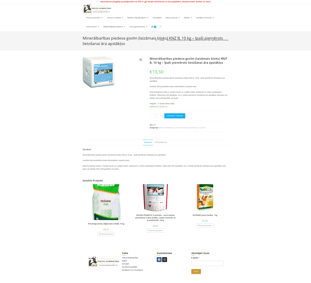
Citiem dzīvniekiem (182, 128)
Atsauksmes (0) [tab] (161, 142)
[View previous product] (222, 58)
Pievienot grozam (175, 116)
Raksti (124, 261)
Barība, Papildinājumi (166, 128)
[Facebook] (159, 259)
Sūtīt (196, 271)
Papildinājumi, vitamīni (197, 128)
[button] (141, 60)
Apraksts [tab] (148, 142)
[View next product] (226, 58)
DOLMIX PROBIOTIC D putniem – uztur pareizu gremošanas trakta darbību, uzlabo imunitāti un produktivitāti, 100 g (155, 217)
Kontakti (125, 264)
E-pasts (195, 258)
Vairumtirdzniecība (130, 258)
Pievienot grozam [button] (106, 234)
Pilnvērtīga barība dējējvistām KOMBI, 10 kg (106, 224)
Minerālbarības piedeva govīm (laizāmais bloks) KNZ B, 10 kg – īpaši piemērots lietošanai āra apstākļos (203, 40)
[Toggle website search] (160, 26)
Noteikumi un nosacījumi (132, 270)
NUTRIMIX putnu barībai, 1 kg (205, 215)
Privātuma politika (129, 267)
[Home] (156, 40)
